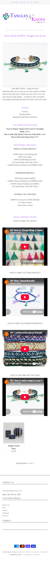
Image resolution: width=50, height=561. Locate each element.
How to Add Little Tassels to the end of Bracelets (22, 134)
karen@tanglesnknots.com (12, 491)
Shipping (5, 513)
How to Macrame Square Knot (22, 137)
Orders (5, 510)
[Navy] (13, 433)
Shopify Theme (39, 552)
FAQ (4, 508)
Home (8, 30)
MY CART (33, 2)
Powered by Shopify (32, 554)
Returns (5, 516)
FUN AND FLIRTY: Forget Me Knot (25, 30)
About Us (5, 505)
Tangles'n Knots (24, 552)
